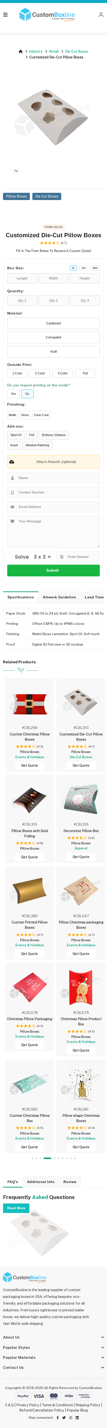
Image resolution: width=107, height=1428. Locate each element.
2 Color (40, 373)
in (73, 268)
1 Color (17, 373)
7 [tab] (62, 1158)
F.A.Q (9, 1405)
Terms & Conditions (57, 1405)
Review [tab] (70, 1182)
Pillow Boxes (16, 196)
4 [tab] (47, 1158)
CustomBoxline (90, 1388)
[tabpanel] (81, 819)
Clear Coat (41, 415)
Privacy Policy (27, 1405)
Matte (12, 415)
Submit (53, 570)
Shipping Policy (87, 1405)
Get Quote (29, 765)
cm (84, 268)
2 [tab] (36, 1158)
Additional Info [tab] (41, 1182)
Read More (16, 1208)
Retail (54, 51)
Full (85, 373)
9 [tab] (70, 1158)
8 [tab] (66, 1158)
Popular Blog (77, 1410)
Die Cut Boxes (76, 51)
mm (95, 268)
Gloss (25, 415)
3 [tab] (40, 1158)
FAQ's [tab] (12, 1182)
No (27, 394)
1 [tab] (32, 1158)
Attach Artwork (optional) (56, 462)
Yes (13, 394)
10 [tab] (74, 1158)
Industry (36, 51)
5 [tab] (54, 1158)
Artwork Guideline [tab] (59, 597)
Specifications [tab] (20, 597)
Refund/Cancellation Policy (41, 1410)
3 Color (63, 373)
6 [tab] (58, 1158)
